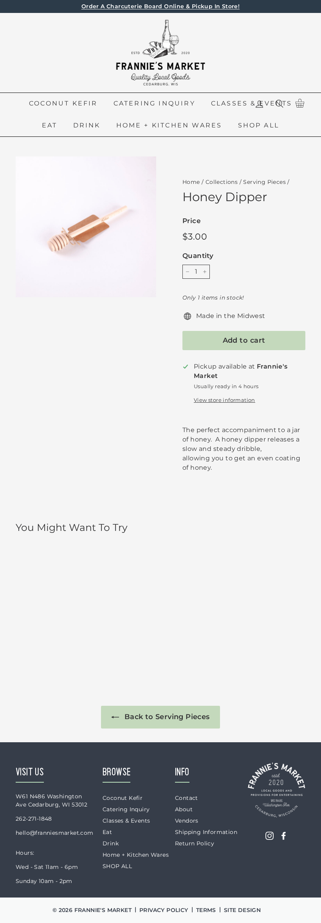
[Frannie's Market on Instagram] (269, 835)
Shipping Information (206, 832)
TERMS (206, 910)
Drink (87, 125)
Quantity (197, 256)
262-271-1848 (34, 818)
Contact (186, 797)
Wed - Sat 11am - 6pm (47, 866)
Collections (222, 182)
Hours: (25, 852)
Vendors (186, 820)
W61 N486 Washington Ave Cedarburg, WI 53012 (51, 800)
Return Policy (194, 843)
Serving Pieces (264, 182)
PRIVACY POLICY (163, 910)
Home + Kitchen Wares (169, 125)
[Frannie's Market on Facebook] (284, 835)
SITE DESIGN (242, 910)
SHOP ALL (259, 125)
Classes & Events (126, 820)
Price (191, 221)
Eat (50, 125)
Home (191, 182)
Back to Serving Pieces (165, 716)
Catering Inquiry (154, 103)
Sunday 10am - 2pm (44, 881)
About (184, 809)
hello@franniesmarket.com (55, 832)
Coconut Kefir (63, 103)
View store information (224, 400)
